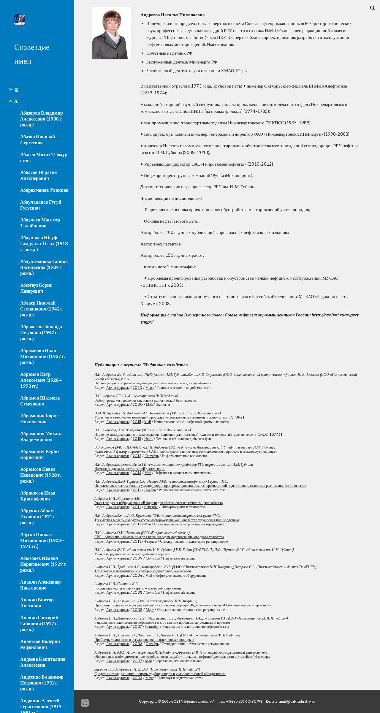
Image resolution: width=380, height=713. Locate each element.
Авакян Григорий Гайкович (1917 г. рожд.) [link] (39, 623)
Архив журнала (117, 387)
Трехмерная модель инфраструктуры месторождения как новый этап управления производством (166, 520)
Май (149, 404)
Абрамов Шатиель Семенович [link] (40, 400)
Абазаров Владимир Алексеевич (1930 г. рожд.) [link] (41, 118)
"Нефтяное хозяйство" (197, 701)
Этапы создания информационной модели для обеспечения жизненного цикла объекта (158, 502)
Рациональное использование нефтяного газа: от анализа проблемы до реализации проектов (162, 622)
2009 (137, 558)
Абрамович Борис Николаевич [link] (39, 418)
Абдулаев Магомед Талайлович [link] (40, 222)
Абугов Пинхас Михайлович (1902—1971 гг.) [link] (42, 540)
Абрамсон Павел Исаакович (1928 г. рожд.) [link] (40, 475)
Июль (148, 438)
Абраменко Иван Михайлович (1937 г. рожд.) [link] (42, 356)
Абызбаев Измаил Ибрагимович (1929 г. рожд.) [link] (43, 564)
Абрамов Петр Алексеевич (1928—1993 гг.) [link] (41, 380)
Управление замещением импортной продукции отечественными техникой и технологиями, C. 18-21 (169, 417)
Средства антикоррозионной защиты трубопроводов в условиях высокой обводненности (160, 673)
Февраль (150, 541)
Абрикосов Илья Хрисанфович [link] (38, 495)
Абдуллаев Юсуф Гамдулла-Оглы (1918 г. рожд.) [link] (44, 243)
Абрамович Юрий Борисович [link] (39, 454)
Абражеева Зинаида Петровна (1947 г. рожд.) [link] (41, 332)
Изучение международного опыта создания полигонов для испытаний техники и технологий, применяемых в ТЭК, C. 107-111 (188, 434)
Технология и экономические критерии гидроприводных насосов (142, 571)
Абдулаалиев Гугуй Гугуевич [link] (40, 204)
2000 (138, 404)
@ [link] (16, 89)
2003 (137, 678)
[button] (373, 8)
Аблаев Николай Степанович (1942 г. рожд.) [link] (42, 308)
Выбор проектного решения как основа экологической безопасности (145, 400)
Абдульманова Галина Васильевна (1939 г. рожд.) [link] (44, 267)
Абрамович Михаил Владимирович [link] (41, 436)
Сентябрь (152, 456)
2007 (137, 626)
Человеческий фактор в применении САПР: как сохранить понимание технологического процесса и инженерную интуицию (185, 451)
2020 (137, 387)
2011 (137, 490)
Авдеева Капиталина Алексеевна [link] (42, 662)
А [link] (16, 101)
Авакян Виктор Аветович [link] (37, 602)
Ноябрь (150, 490)
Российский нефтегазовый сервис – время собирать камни (137, 588)
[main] (250, 42)
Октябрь (152, 643)
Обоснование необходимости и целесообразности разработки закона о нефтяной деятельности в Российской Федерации (182, 656)
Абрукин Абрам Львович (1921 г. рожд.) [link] (38, 516)
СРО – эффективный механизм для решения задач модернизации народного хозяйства (159, 537)
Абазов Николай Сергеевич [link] (37, 139)
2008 (137, 592)
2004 (137, 575)
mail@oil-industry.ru (297, 701)
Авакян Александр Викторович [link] (40, 584)
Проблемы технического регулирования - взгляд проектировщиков (144, 639)
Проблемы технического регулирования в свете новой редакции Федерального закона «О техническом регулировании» (182, 605)
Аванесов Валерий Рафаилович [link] (40, 644)
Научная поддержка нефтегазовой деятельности (129, 468)
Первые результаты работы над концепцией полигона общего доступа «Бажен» (152, 383)
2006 (137, 643)
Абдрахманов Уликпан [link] (44, 190)
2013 (137, 456)
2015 (137, 421)
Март (149, 387)
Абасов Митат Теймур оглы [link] (43, 157)
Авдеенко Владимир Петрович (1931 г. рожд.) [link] (42, 682)
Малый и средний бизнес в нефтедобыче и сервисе (131, 554)
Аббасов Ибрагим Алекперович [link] (39, 175)
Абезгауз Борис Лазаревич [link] (36, 288)
